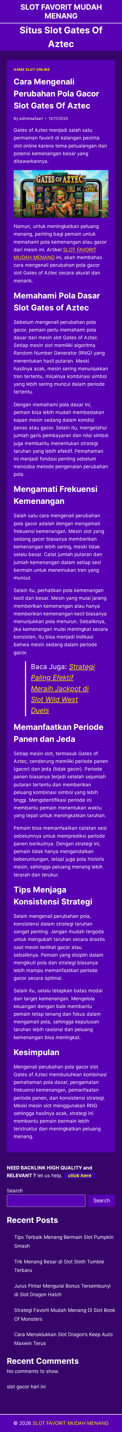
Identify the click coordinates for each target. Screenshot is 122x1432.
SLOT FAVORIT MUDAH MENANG (71, 1423)
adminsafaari (31, 118)
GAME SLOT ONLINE (32, 69)
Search (15, 1190)
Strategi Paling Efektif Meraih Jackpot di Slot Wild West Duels (63, 689)
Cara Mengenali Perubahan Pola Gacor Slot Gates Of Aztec (56, 93)
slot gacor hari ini (26, 1386)
